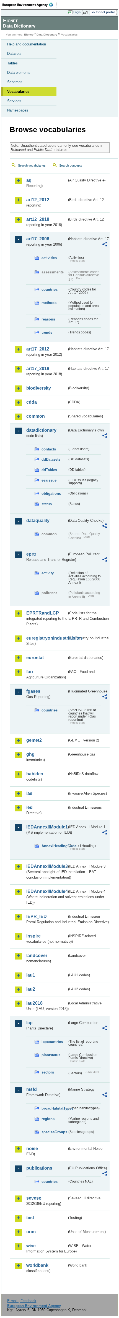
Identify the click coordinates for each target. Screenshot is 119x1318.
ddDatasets (51, 459)
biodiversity (38, 388)
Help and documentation (26, 44)
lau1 (30, 975)
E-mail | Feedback (21, 1301)
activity (48, 573)
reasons (48, 319)
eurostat (35, 657)
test (30, 1217)
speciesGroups (54, 1132)
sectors (48, 1072)
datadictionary (41, 430)
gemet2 (34, 740)
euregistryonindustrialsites (46, 638)
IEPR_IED (36, 916)
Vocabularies (18, 91)
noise (32, 1148)
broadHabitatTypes (54, 1108)
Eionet (28, 34)
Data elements (18, 72)
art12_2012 (37, 199)
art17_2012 (37, 349)
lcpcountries (52, 1042)
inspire (33, 936)
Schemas (14, 82)
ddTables (49, 470)
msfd (31, 1089)
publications (39, 1168)
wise (31, 1245)
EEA (29, 4)
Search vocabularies (32, 165)
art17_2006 (37, 239)
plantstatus (51, 1055)
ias (29, 793)
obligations (51, 493)
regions (48, 1119)
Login (77, 12)
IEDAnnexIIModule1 (46, 827)
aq (29, 180)
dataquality (38, 520)
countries (50, 289)
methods (49, 303)
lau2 (30, 989)
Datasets (14, 53)
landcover (36, 955)
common (35, 416)
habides (34, 773)
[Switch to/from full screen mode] (86, 12)
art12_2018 (37, 219)
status (47, 504)
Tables (12, 63)
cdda (31, 402)
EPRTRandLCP (42, 613)
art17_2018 (37, 368)
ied (29, 807)
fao (29, 671)
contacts (49, 449)
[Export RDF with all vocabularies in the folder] (104, 245)
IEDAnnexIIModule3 (46, 866)
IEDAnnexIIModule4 (46, 891)
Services (14, 101)
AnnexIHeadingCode (54, 846)
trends (47, 332)
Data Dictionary (47, 34)
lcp (29, 1022)
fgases (33, 691)
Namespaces (17, 110)
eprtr (31, 554)
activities (49, 258)
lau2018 (34, 1003)
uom (31, 1231)
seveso (34, 1198)
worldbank (37, 1265)
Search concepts (70, 165)
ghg (30, 754)
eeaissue (49, 480)
